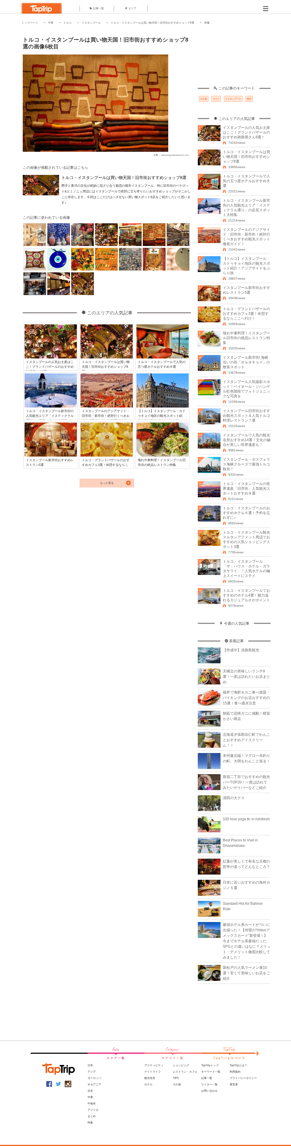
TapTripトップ (210, 1065)
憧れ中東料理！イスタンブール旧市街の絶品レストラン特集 (246, 338)
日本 (90, 1065)
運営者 (234, 1084)
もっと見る (107, 483)
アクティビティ (153, 1065)
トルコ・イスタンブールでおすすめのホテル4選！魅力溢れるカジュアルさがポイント (246, 595)
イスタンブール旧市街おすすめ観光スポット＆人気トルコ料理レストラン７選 (246, 415)
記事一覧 (98, 8)
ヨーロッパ (94, 1078)
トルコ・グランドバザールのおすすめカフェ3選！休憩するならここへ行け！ (246, 313)
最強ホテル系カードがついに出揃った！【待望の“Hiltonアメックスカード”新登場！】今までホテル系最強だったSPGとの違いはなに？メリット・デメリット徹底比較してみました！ (247, 941)
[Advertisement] (234, 58)
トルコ (67, 22)
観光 (249, 98)
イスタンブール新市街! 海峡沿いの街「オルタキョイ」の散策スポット (246, 362)
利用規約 (235, 1071)
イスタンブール (91, 22)
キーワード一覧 (210, 1071)
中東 (50, 22)
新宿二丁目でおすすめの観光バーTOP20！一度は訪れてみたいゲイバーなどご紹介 (246, 782)
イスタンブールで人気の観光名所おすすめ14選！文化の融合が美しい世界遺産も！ (247, 440)
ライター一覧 (209, 1084)
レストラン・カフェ (185, 1071)
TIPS (176, 1078)
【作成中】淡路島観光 (241, 650)
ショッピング (181, 1065)
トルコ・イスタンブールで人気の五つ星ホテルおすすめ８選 (246, 181)
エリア (132, 8)
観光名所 (149, 1078)
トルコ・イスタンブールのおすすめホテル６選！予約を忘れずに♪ (246, 513)
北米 (90, 1090)
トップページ (30, 22)
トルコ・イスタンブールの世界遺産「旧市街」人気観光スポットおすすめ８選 (246, 488)
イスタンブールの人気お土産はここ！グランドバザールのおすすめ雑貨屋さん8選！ (246, 132)
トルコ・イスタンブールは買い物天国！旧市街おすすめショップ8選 (152, 22)
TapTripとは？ (238, 1065)
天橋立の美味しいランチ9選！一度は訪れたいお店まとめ (246, 676)
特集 (90, 1122)
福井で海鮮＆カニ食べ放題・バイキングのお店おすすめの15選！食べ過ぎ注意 (246, 697)
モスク (216, 98)
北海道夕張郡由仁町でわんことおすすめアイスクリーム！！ (246, 740)
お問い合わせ (209, 1090)
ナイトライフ (152, 1071)
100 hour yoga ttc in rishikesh (246, 819)
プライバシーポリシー (243, 1078)
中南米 (92, 1103)
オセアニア (94, 1084)
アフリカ (93, 1109)
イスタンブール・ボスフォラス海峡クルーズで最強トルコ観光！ (246, 464)
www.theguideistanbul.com (175, 155)
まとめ (92, 1116)
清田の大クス (234, 798)
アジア (92, 1071)
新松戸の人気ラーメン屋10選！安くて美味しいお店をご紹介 (246, 973)
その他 (177, 1084)
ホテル (148, 1084)
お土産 (203, 98)
